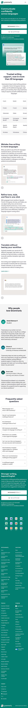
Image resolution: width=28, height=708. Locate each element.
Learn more (4, 271)
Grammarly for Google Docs (4, 584)
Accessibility (18, 643)
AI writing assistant (19, 573)
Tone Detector (4, 632)
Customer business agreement (19, 634)
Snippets (3, 647)
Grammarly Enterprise (17, 559)
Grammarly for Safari (4, 570)
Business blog (18, 585)
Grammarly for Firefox (4, 574)
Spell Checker (4, 666)
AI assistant (17, 566)
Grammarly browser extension (5, 563)
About (16, 608)
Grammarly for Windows (4, 557)
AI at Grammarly (19, 568)
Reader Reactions (5, 661)
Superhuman (20, 606)
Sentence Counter (5, 642)
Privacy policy (18, 629)
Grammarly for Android (4, 597)
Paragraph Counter (5, 639)
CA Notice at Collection (19, 39)
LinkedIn (5, 698)
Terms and (17, 36)
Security (17, 641)
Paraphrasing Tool (5, 623)
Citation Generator (5, 618)
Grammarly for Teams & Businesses (19, 555)
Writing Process (18, 575)
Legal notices (18, 646)
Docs (2, 550)
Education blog (18, 583)
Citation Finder (4, 656)
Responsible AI (18, 614)
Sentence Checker (5, 669)
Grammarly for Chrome (4, 567)
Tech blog (17, 580)
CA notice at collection (18, 638)
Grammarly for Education (18, 563)
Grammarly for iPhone (4, 591)
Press (16, 619)
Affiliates (17, 622)
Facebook (5, 691)
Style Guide (3, 644)
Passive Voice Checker (4, 675)
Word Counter (4, 635)
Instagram (5, 694)
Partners (17, 624)
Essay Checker (4, 620)
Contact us (3, 689)
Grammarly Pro (18, 552)
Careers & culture (19, 617)
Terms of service (19, 631)
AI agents (3, 610)
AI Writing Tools (4, 630)
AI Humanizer (4, 615)
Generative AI (18, 571)
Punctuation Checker (4, 672)
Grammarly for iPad (5, 594)
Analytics (3, 649)
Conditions (3, 37)
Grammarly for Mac (5, 560)
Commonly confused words (20, 588)
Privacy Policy (11, 37)
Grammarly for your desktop (5, 553)
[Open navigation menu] (25, 2)
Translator (3, 625)
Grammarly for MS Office (5, 580)
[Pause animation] (2, 188)
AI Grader (3, 659)
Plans (16, 550)
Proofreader (4, 678)
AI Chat (3, 627)
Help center (3, 686)
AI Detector (3, 613)
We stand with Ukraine (18, 611)
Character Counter (5, 637)
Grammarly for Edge (5, 577)
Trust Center (18, 626)
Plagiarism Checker (5, 608)
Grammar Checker (5, 606)
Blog (16, 578)
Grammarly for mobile (4, 587)
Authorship (3, 654)
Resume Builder (4, 664)
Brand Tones (4, 652)
